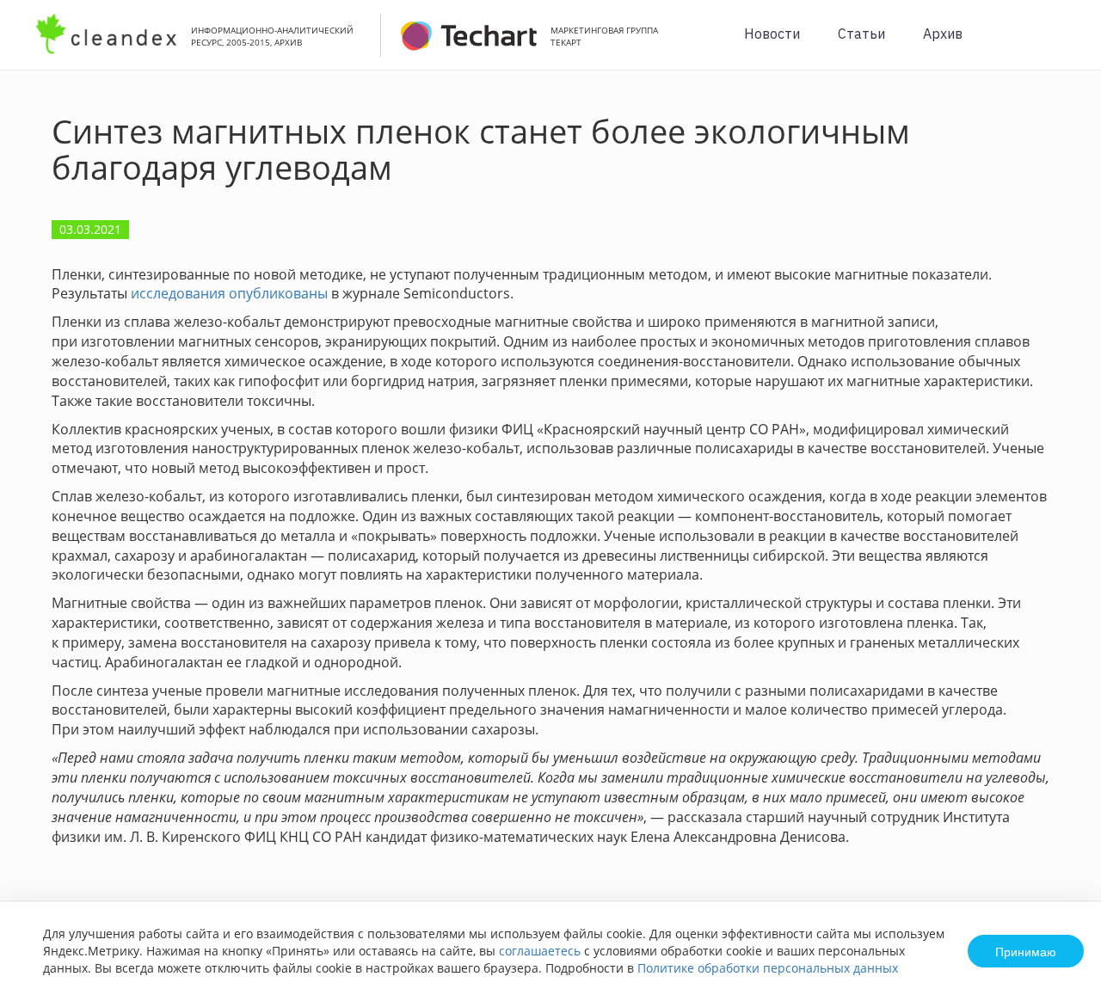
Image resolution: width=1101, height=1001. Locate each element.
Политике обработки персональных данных (767, 968)
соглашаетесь (540, 951)
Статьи (861, 33)
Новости (772, 33)
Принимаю (1025, 951)
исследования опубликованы (229, 293)
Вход (1061, 44)
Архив (943, 33)
